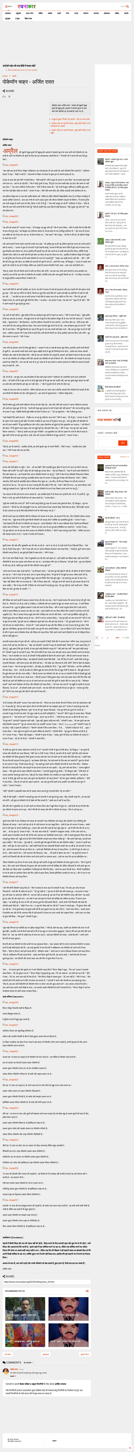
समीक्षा (117, 13)
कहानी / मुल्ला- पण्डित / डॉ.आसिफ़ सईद (66, 1341)
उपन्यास (96, 13)
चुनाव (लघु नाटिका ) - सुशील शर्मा (115, 316)
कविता (41, 13)
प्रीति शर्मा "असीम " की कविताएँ (115, 617)
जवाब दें (12, 1376)
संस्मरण (85, 13)
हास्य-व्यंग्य (29, 13)
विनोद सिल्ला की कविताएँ (112, 387)
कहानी (126, 13)
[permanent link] (9, 96)
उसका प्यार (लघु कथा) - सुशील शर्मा (116, 337)
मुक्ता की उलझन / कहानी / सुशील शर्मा (21, 1315)
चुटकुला (7, 18)
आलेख (50, 13)
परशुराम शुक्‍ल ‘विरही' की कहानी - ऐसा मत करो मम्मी (70, 119)
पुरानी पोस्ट (85, 1354)
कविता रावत (14, 1369)
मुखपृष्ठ (54, 1441)
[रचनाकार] (26, 7)
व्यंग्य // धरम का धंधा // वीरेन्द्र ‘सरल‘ (117, 266)
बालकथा (8, 13)
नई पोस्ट (8, 1354)
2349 (117, 638)
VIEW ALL (124, 457)
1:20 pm (21, 1369)
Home (5, 76)
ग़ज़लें (59, 13)
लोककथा (107, 13)
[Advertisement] (67, 40)
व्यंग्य (67, 13)
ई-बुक (17, 18)
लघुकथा (18, 13)
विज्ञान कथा (28, 18)
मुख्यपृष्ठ (46, 1354)
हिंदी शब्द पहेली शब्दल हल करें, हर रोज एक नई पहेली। (23, 70)
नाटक (76, 13)
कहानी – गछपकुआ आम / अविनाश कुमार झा (23, 1341)
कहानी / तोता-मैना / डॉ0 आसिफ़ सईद (65, 1315)
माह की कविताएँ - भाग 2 (112, 518)
